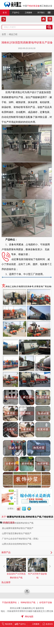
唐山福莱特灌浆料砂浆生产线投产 (17, 528)
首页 (4, 34)
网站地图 (29, 616)
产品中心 (15, 13)
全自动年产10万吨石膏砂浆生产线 (16, 576)
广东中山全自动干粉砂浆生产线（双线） (21, 539)
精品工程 (13, 34)
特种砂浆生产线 (28, 602)
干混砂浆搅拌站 (9, 602)
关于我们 (41, 13)
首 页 (5, 13)
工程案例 (28, 13)
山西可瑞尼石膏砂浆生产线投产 (16, 533)
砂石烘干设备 (45, 602)
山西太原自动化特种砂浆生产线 (16, 544)
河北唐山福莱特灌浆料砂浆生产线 (17, 523)
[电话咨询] (6, 257)
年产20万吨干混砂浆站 (37, 576)
